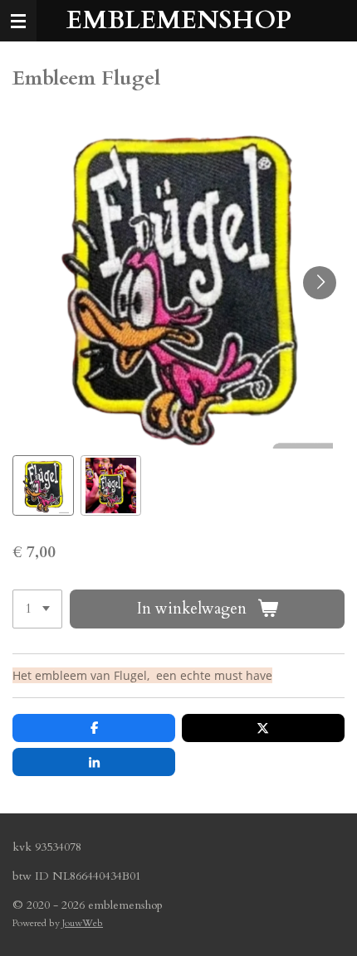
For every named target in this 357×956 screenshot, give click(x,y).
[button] (43, 486)
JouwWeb (82, 922)
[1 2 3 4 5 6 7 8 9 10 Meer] (37, 609)
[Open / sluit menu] (18, 20)
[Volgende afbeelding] (319, 282)
